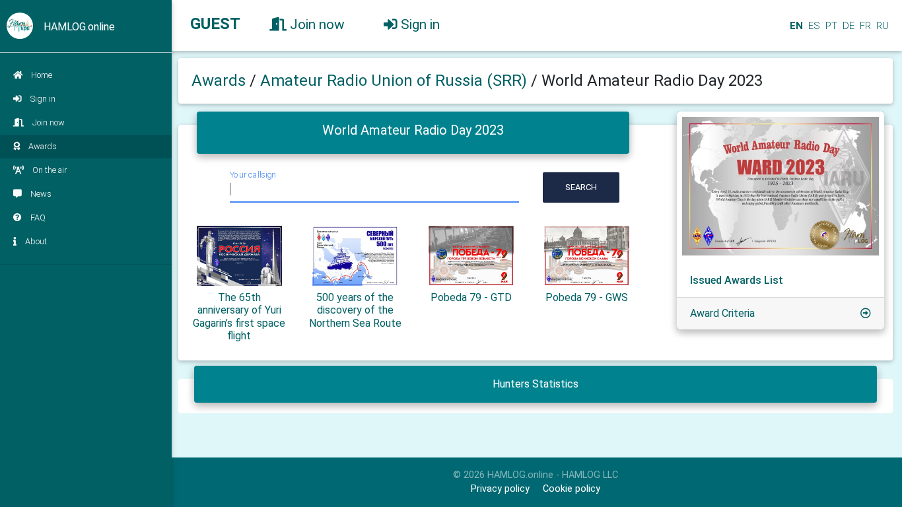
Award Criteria (722, 313)
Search (581, 187)
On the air (49, 170)
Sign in (42, 99)
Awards (42, 146)
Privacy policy (500, 488)
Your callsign (253, 175)
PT (830, 26)
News (41, 194)
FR (864, 26)
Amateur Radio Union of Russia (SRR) (395, 80)
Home (41, 75)
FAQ (38, 217)
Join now (48, 122)
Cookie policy (571, 488)
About (36, 241)
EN (795, 26)
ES (813, 26)
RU (882, 26)
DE (847, 26)
